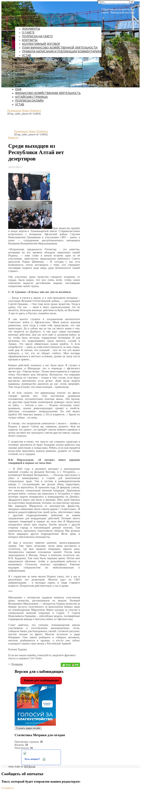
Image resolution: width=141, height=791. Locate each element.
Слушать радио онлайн (28, 728)
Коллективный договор (41, 44)
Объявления (24, 10)
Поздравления (26, 13)
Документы (31, 29)
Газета (20, 25)
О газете (28, 32)
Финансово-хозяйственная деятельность (48, 93)
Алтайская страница (31, 97)
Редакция (17, 664)
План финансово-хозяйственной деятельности (59, 48)
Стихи (20, 74)
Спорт (20, 70)
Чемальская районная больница (40, 78)
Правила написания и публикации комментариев (61, 51)
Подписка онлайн (29, 101)
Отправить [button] (7, 788)
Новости (22, 6)
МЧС (18, 82)
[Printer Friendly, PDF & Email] (70, 664)
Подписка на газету (37, 36)
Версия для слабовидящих (41, 680)
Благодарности (27, 17)
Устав (26, 55)
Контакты (29, 40)
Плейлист (35, 110)
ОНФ (18, 89)
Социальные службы (31, 63)
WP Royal (29, 766)
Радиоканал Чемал (18, 110)
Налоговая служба (29, 66)
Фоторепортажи (28, 21)
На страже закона (28, 59)
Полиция (22, 85)
